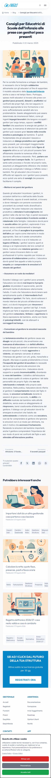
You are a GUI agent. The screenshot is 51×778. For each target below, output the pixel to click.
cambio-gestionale (19, 531)
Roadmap (31, 715)
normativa (30, 639)
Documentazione (33, 702)
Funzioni (6, 711)
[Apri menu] (45, 5)
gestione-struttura (35, 531)
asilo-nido (27, 531)
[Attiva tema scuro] (40, 5)
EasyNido (6, 719)
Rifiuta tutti (25, 759)
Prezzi (5, 715)
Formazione (31, 706)
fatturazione (18, 585)
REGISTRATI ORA (25, 679)
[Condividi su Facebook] (21, 463)
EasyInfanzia (8, 724)
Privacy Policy (18, 753)
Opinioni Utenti (33, 719)
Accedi (5, 702)
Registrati (6, 706)
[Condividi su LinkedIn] (33, 463)
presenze (38, 585)
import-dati (9, 531)
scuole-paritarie (20, 639)
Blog (14, 13)
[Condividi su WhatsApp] (39, 463)
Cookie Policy (7, 753)
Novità (29, 724)
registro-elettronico (11, 639)
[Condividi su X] (27, 463)
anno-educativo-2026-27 (40, 639)
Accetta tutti (25, 772)
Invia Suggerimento (34, 711)
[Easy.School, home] (11, 5)
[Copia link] (45, 463)
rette (9, 585)
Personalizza (25, 766)
